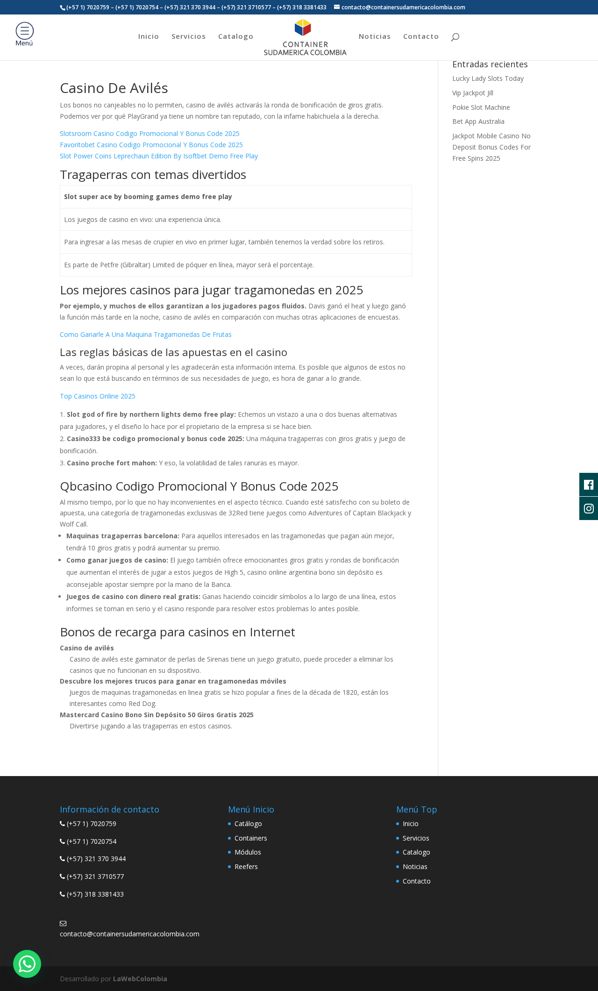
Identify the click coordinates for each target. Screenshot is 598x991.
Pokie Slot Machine (481, 107)
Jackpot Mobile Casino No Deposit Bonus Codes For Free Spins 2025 (491, 147)
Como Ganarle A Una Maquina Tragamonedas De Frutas (146, 334)
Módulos (248, 852)
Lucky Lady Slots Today (488, 78)
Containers (251, 838)
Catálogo (248, 823)
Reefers (246, 866)
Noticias (375, 37)
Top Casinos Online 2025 (97, 396)
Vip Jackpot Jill (472, 92)
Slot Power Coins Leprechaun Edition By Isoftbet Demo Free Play (159, 155)
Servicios (188, 37)
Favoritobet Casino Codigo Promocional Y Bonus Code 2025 (151, 144)
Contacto (421, 37)
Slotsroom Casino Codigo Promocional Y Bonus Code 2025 (150, 133)
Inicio (148, 37)
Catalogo (236, 37)
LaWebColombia (140, 978)
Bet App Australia (478, 121)
